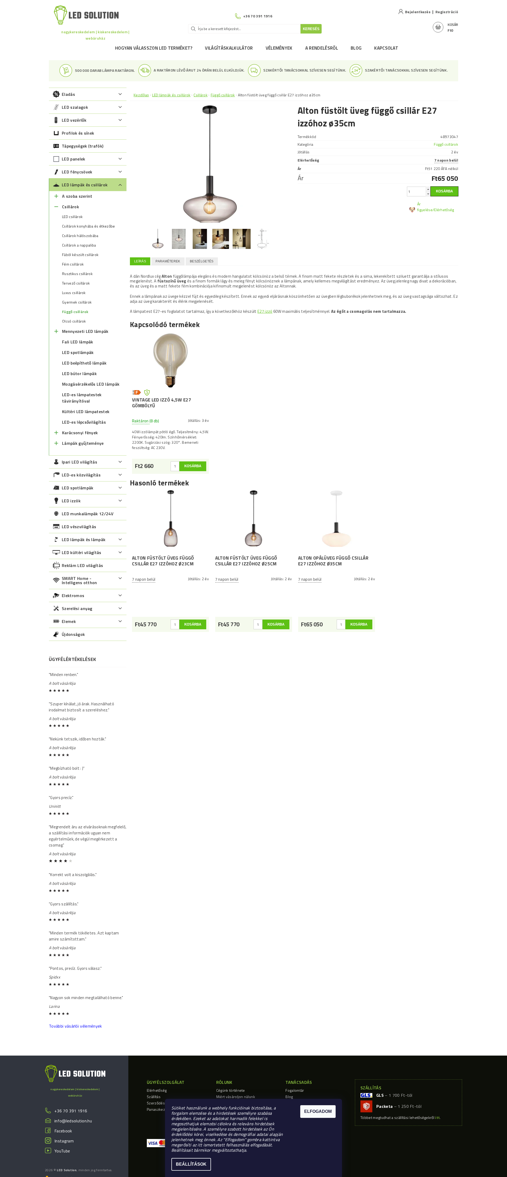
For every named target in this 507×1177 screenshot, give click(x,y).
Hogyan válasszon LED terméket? (154, 48)
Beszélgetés (202, 261)
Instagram (64, 1141)
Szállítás (154, 1096)
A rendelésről (321, 48)
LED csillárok (72, 216)
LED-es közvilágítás (81, 475)
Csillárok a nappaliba (79, 245)
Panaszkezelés (159, 1109)
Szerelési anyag (77, 608)
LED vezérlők (74, 120)
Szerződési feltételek (164, 1103)
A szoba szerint (77, 196)
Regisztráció (446, 12)
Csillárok (70, 207)
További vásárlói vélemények (75, 1026)
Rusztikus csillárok (77, 273)
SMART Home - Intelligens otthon (79, 580)
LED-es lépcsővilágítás (84, 422)
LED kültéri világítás (81, 552)
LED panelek (73, 159)
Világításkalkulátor (229, 48)
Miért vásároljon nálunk (235, 1096)
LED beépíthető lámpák (84, 363)
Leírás (140, 261)
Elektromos (73, 595)
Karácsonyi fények (80, 432)
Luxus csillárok (74, 292)
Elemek (69, 621)
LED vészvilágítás (79, 526)
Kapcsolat (386, 48)
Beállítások (191, 1164)
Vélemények (279, 48)
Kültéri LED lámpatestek (85, 411)
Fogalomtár (294, 1090)
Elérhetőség (157, 1090)
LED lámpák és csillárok (84, 185)
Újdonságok (73, 634)
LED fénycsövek (77, 172)
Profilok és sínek (78, 133)
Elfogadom (318, 1111)
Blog (356, 48)
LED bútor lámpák (79, 373)
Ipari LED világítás (79, 462)
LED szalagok (75, 107)
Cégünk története (230, 1090)
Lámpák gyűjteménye (83, 443)
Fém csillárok (73, 264)
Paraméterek (168, 261)
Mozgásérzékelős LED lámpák (90, 384)
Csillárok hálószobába (80, 235)
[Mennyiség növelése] (428, 189)
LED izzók (71, 501)
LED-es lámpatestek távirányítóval (82, 397)
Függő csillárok (75, 311)
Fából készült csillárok (80, 254)
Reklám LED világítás (82, 565)
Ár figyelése (425, 206)
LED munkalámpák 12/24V (88, 513)
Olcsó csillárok (74, 321)
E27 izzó (265, 311)
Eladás (68, 94)
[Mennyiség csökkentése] (428, 193)
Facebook (63, 1131)
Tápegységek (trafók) (82, 146)
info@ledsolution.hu (73, 1121)
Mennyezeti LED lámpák (85, 331)
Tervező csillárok (76, 283)
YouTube (62, 1151)
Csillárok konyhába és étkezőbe (88, 226)
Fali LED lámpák (77, 342)
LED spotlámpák (77, 352)
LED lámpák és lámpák (83, 539)
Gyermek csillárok (77, 302)
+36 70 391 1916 (70, 1111)
